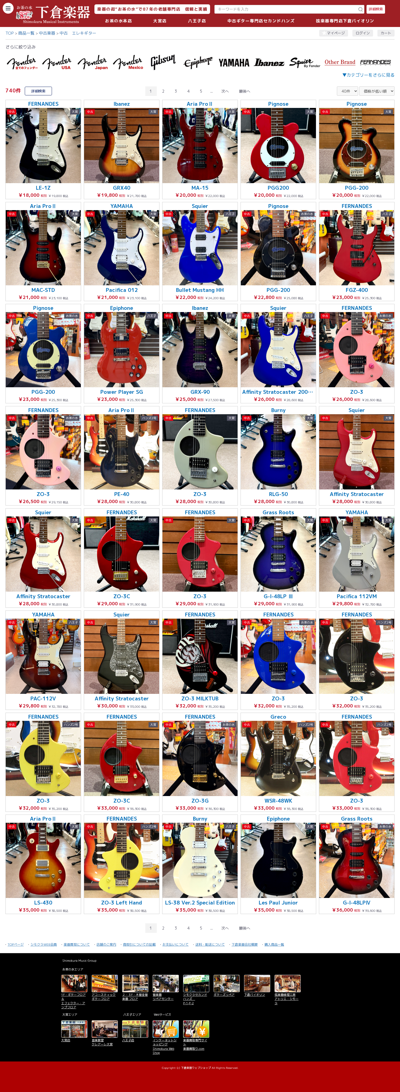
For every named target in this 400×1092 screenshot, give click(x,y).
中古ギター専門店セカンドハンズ (261, 21)
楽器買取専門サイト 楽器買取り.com (195, 1044)
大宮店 (160, 21)
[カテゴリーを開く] (8, 8)
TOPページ (16, 944)
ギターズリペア (224, 995)
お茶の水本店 (118, 21)
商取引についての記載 (139, 944)
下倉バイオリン (254, 995)
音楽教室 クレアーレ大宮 (102, 1042)
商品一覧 (26, 33)
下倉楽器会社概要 (245, 944)
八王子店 (197, 21)
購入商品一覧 (274, 944)
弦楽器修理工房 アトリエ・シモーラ (287, 999)
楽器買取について (77, 944)
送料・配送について (210, 944)
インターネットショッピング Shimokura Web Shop (165, 1046)
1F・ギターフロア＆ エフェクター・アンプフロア (73, 1001)
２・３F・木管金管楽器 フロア (135, 997)
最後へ (244, 91)
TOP (9, 33)
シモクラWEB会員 (43, 944)
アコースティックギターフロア (104, 997)
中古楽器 (47, 33)
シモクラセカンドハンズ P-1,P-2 (195, 999)
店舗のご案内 (106, 944)
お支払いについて (175, 944)
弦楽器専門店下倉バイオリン (345, 21)
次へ (225, 91)
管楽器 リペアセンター (163, 997)
